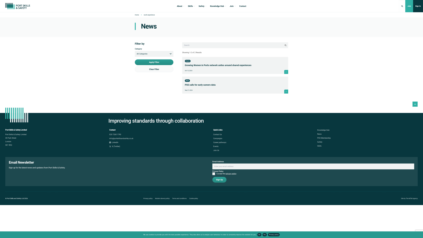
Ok (259, 234)
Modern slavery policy (162, 198)
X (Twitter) (116, 146)
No (265, 234)
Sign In (418, 6)
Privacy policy (147, 198)
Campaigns (217, 138)
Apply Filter (154, 62)
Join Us (216, 150)
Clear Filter (154, 69)
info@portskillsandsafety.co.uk (121, 138)
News (319, 134)
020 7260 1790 (115, 134)
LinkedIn (115, 142)
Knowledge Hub (323, 130)
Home (137, 15)
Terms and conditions (179, 198)
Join (409, 6)
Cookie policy (193, 198)
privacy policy (231, 174)
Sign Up (219, 179)
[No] (420, 235)
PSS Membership (324, 138)
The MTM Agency (412, 198)
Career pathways (219, 142)
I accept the (226, 174)
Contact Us (217, 134)
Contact (242, 6)
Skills (319, 146)
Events (215, 146)
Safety (319, 142)
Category (138, 49)
